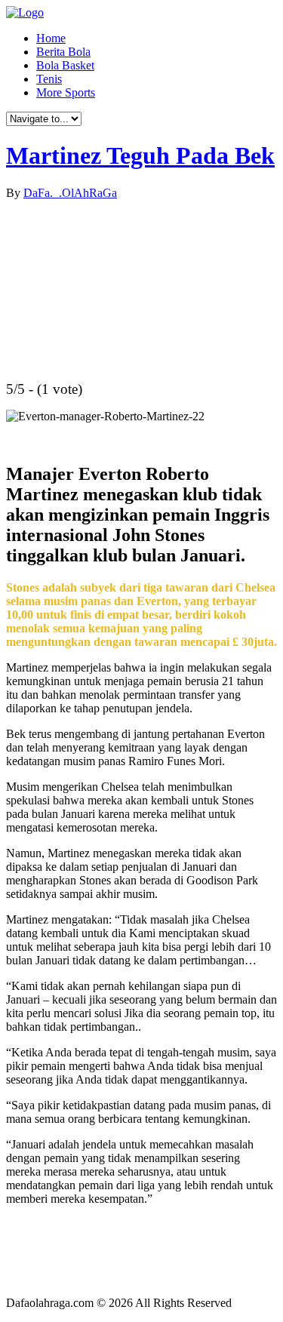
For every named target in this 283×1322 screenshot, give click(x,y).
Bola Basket (65, 65)
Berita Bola (63, 51)
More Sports (65, 92)
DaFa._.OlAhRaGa (70, 192)
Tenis (49, 78)
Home (51, 38)
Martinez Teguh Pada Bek (140, 155)
